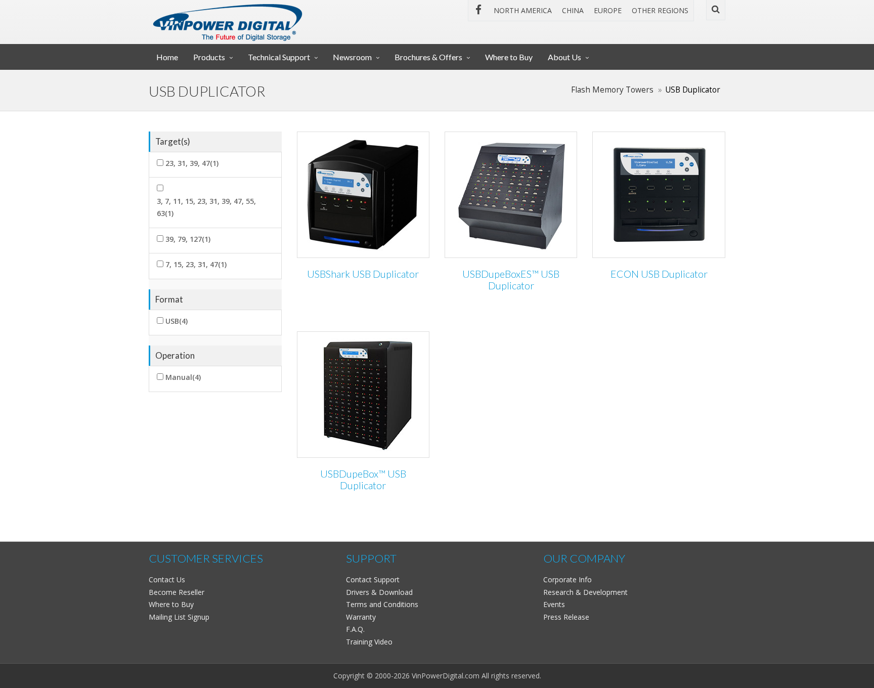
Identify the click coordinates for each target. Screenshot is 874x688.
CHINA (573, 10)
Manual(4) (183, 377)
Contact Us (167, 579)
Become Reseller (176, 592)
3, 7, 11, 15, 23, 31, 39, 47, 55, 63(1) (206, 207)
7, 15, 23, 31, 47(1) (196, 264)
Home (167, 57)
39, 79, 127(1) (187, 239)
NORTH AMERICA (523, 10)
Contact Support (373, 579)
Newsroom (352, 57)
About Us (564, 57)
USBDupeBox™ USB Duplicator (363, 480)
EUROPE (608, 10)
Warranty (361, 617)
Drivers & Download (379, 592)
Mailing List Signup (179, 617)
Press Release (566, 617)
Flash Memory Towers (612, 89)
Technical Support (279, 57)
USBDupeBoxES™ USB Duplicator (510, 280)
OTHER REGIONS (660, 10)
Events (554, 604)
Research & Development (585, 592)
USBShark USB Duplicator (363, 274)
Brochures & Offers (428, 57)
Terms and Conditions (382, 604)
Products (209, 57)
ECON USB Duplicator (659, 274)
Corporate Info (567, 579)
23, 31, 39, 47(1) (192, 163)
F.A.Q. (355, 629)
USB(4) (176, 321)
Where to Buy (509, 57)
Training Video (369, 642)
